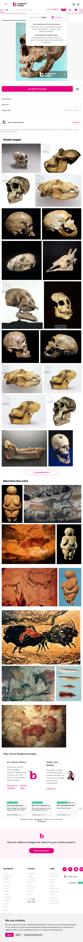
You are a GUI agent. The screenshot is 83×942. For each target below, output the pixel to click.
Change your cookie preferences (54, 900)
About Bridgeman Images (7, 876)
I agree (9, 935)
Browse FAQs (23, 787)
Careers (6, 900)
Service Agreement (54, 887)
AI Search (54, 9)
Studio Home (6, 905)
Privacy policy (52, 881)
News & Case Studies (6, 888)
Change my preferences (33, 935)
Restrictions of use (54, 893)
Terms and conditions (54, 874)
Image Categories (7, 895)
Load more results (41, 472)
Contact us (75, 122)
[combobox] (40, 10)
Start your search (41, 851)
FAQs (5, 910)
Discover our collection (12, 787)
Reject (18, 935)
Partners (6, 882)
